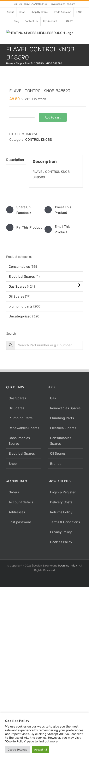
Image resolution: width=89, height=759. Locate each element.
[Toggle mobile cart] (73, 38)
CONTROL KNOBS (38, 140)
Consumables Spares (19, 440)
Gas (53, 398)
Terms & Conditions (65, 522)
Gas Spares (17, 286)
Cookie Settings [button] (17, 749)
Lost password (20, 522)
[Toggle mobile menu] (81, 34)
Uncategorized (20, 316)
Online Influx (69, 565)
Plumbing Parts (20, 418)
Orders (14, 492)
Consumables (19, 267)
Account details (21, 502)
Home (9, 63)
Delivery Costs (61, 502)
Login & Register (63, 492)
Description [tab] (15, 160)
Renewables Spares (24, 428)
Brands (55, 464)
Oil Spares (16, 296)
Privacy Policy (61, 532)
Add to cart (53, 117)
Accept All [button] (40, 749)
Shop (19, 63)
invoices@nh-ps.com (63, 3)
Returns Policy (61, 512)
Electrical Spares (22, 276)
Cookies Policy (61, 542)
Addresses (17, 512)
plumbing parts (20, 306)
